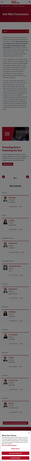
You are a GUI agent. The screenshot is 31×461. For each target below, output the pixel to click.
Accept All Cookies (15, 458)
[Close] (29, 433)
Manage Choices (15, 448)
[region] (15, 446)
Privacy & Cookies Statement (9, 445)
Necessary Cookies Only (15, 453)
